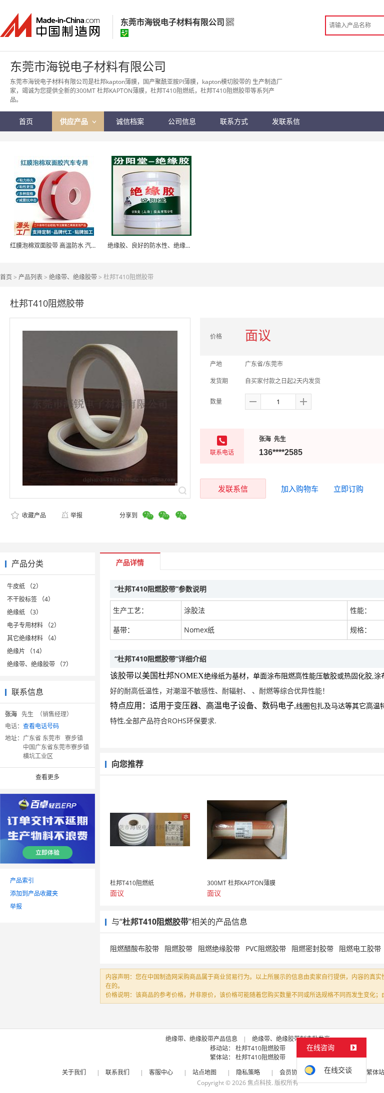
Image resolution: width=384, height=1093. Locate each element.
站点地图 (204, 1072)
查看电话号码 (41, 726)
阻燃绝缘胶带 (219, 948)
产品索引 (22, 880)
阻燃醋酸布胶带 (134, 948)
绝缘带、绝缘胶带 (73, 277)
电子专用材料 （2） (33, 625)
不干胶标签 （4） (30, 599)
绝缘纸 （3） (24, 612)
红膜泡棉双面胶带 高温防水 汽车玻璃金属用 (68, 245)
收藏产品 (33, 515)
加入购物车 (299, 489)
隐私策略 (248, 1072)
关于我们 (74, 1072)
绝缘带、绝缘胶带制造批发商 (291, 1039)
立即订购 (349, 489)
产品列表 (30, 277)
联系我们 (118, 1072)
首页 (6, 277)
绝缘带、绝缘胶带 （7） (39, 664)
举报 (76, 515)
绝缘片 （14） (26, 651)
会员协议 (292, 1072)
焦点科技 (260, 1083)
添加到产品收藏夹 (34, 893)
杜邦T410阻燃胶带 (261, 1048)
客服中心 (161, 1072)
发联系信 (233, 489)
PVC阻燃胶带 (266, 948)
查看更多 (48, 777)
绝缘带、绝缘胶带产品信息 (202, 1039)
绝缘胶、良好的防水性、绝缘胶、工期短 (162, 245)
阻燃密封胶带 (313, 948)
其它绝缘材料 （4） (33, 638)
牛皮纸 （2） (24, 586)
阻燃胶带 (178, 948)
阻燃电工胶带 (360, 948)
